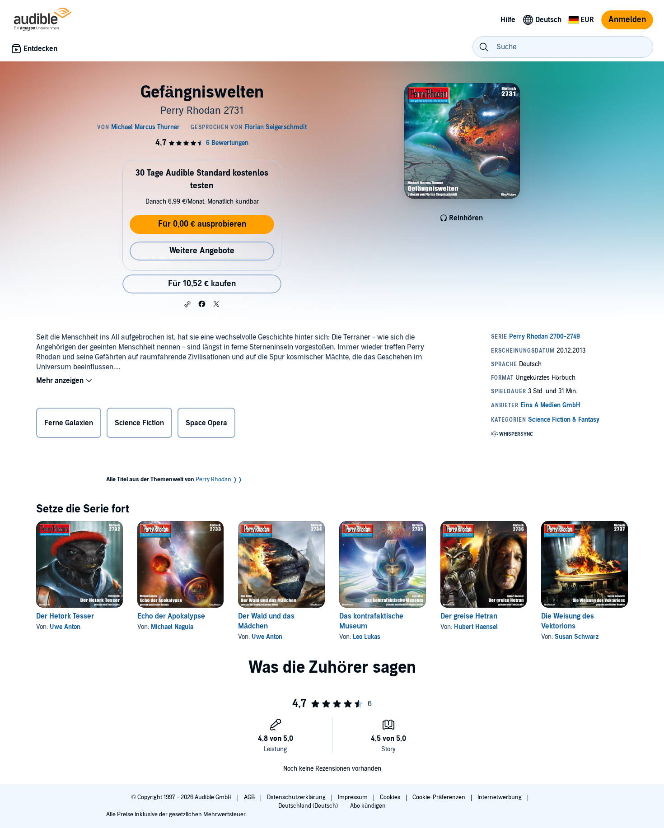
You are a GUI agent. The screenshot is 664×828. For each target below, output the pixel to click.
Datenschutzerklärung (297, 797)
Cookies (391, 797)
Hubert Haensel (476, 627)
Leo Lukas (366, 637)
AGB (250, 797)
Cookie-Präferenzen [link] (438, 797)
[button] (187, 304)
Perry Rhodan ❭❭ (219, 479)
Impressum (353, 797)
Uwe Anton (65, 627)
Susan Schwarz (577, 637)
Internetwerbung (500, 797)
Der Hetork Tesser (65, 616)
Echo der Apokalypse (171, 616)
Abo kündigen (368, 805)
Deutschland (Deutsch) (308, 805)
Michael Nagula (172, 627)
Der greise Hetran (468, 616)
